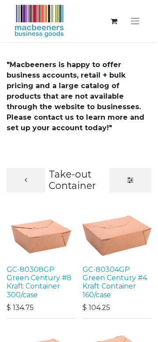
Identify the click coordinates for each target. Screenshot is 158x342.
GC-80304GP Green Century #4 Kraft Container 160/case (115, 282)
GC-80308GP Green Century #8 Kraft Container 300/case (39, 282)
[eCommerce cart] (113, 21)
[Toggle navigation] (135, 21)
